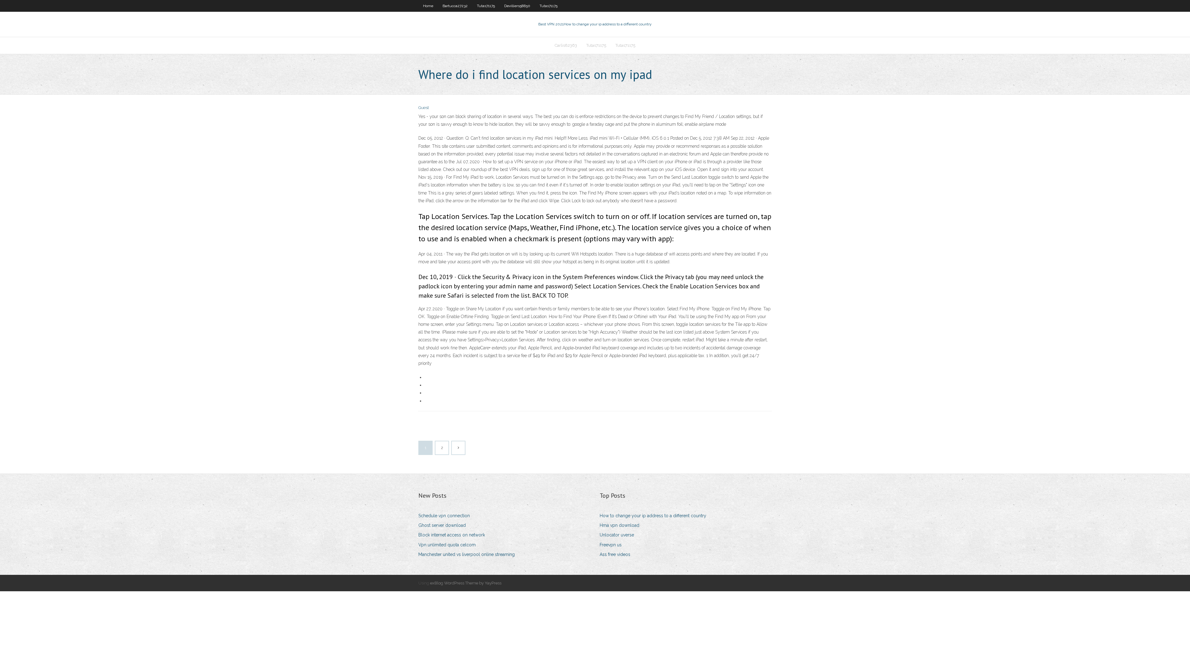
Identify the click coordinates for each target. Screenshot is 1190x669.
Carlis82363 (566, 45)
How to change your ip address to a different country (653, 515)
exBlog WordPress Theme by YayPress (465, 583)
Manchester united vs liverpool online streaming (466, 554)
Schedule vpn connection (444, 515)
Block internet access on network (451, 534)
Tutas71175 (486, 6)
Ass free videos (615, 554)
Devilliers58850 (517, 6)
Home (428, 6)
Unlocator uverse (617, 534)
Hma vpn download (619, 525)
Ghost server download (442, 525)
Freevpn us (611, 544)
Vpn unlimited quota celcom (447, 544)
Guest (423, 107)
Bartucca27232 (455, 6)
